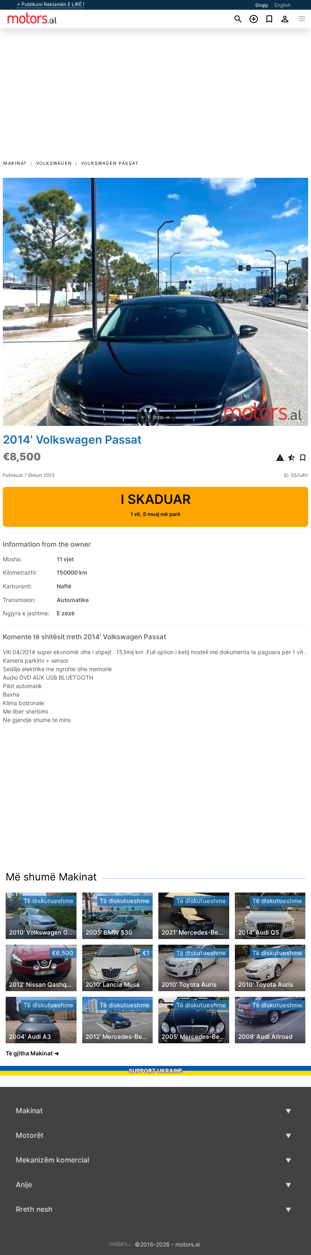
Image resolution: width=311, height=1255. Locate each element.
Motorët (30, 1135)
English (283, 5)
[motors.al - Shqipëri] (120, 1243)
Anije (24, 1184)
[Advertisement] (155, 98)
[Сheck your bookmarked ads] (269, 19)
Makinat (15, 163)
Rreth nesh (34, 1209)
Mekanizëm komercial (52, 1160)
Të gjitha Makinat (29, 1053)
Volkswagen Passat (110, 163)
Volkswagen (54, 163)
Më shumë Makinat (51, 877)
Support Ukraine (156, 1070)
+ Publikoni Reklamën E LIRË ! (50, 4)
